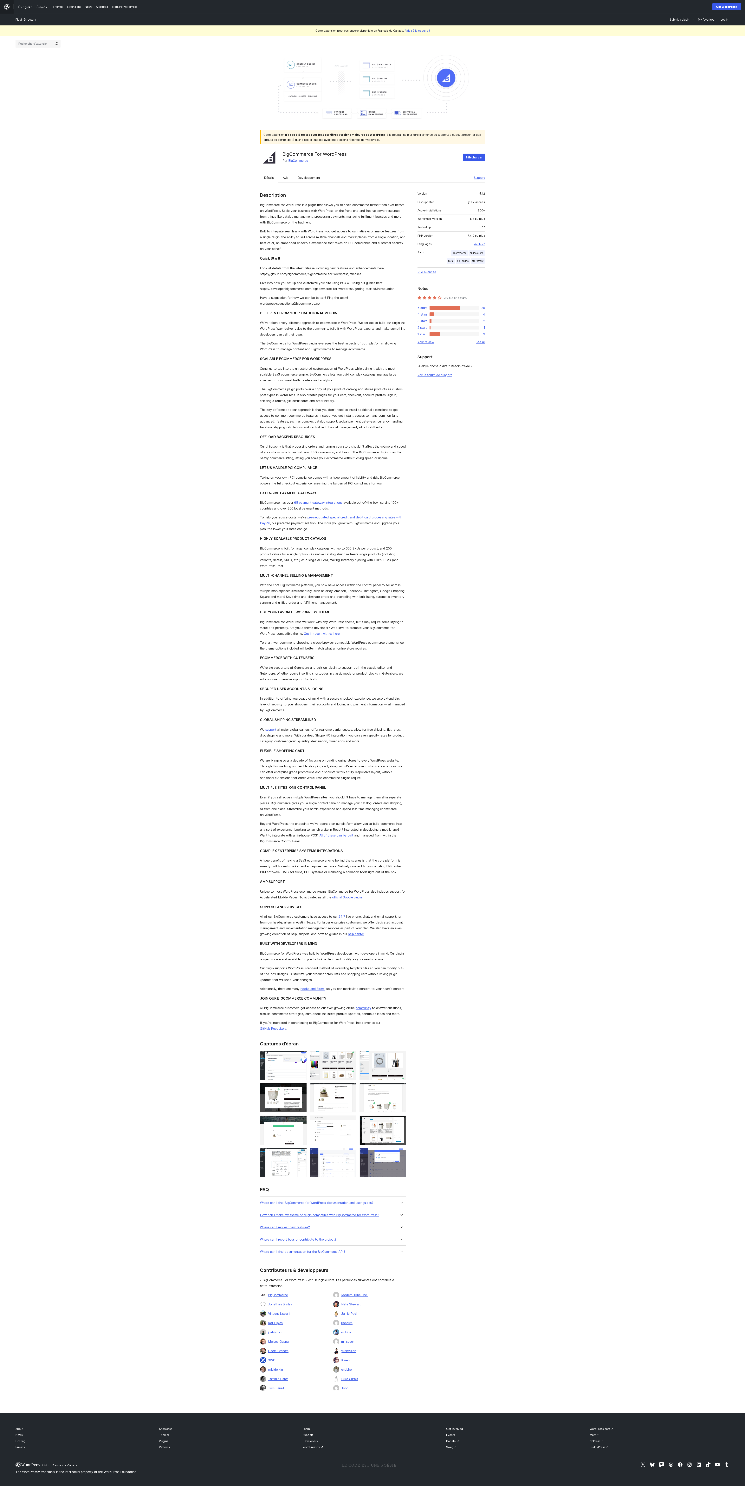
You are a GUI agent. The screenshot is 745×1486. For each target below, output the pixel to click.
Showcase (165, 1428)
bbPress (597, 1441)
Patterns (164, 1447)
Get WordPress (726, 6)
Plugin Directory (26, 19)
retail (451, 260)
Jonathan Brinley (280, 1304)
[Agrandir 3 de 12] (401, 1056)
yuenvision (348, 1351)
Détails (269, 178)
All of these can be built (336, 835)
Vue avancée (427, 272)
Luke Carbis (349, 1379)
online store (476, 252)
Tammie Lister (278, 1379)
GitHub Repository (273, 1028)
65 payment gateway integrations (318, 502)
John (344, 1388)
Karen (345, 1360)
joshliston (275, 1332)
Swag (451, 1447)
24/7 (342, 916)
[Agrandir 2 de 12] (351, 1056)
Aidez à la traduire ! (417, 30)
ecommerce (459, 252)
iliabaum (347, 1323)
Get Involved (454, 1428)
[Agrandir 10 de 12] (301, 1153)
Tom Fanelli (276, 1388)
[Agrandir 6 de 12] (401, 1088)
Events (450, 1434)
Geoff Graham (278, 1351)
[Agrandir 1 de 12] (301, 1056)
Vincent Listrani (279, 1314)
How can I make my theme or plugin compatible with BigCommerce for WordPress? (319, 1215)
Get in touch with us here (322, 634)
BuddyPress (599, 1447)
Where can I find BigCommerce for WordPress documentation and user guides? (316, 1203)
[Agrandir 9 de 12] (401, 1121)
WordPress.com (601, 1428)
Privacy (20, 1447)
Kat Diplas (275, 1323)
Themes (164, 1434)
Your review (426, 342)
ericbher (347, 1369)
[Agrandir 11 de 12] (351, 1153)
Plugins (163, 1441)
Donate (452, 1441)
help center (356, 934)
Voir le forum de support (435, 375)
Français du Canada (65, 1465)
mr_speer (347, 1341)
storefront (477, 260)
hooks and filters (313, 989)
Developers (310, 1441)
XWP (271, 1360)
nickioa (346, 1332)
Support (479, 178)
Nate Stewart (351, 1304)
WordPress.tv (313, 1447)
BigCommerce (298, 161)
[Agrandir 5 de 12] (351, 1088)
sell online (463, 260)
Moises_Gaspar (279, 1341)
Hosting (20, 1441)
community (363, 1008)
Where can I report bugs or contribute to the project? (298, 1239)
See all (480, 342)
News (19, 1434)
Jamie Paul (349, 1314)
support (270, 729)
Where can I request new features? (285, 1227)
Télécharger (474, 157)
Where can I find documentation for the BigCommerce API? (302, 1252)
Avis (285, 178)
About (19, 1428)
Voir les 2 (479, 244)
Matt (594, 1434)
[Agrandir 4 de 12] (301, 1088)
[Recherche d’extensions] (57, 44)
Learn (306, 1428)
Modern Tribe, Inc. (354, 1295)
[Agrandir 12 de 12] (401, 1153)
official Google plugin (347, 897)
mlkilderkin (275, 1369)
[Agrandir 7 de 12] (301, 1121)
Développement (309, 178)
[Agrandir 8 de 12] (351, 1121)
